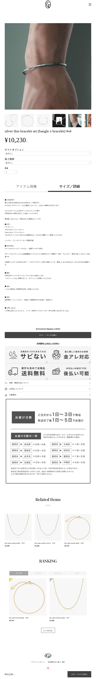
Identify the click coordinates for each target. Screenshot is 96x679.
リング (77, 573)
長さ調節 (9, 159)
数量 (6, 168)
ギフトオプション (14, 150)
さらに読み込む (48, 630)
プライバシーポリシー (38, 662)
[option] (48, 66)
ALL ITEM (19, 573)
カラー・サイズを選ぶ (79, 674)
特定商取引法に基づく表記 (56, 662)
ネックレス (38, 573)
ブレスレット (58, 573)
